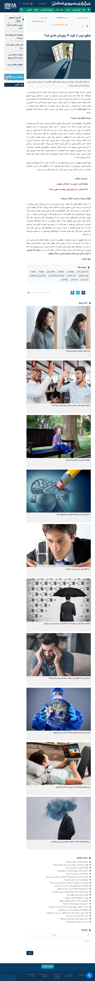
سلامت (67, 9)
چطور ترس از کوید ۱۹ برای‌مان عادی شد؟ (67, 35)
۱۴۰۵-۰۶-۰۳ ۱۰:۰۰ (16, 31)
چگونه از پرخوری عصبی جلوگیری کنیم (77, 895)
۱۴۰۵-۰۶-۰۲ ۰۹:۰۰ (16, 61)
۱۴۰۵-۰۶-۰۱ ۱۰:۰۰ (16, 68)
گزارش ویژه (76, 9)
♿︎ (89, 975)
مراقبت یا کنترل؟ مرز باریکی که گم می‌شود (15, 56)
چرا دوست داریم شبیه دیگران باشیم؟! (77, 922)
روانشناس (61, 271)
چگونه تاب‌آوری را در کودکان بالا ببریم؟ (78, 460)
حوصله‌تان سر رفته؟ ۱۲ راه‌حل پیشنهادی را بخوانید (73, 901)
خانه (83, 9)
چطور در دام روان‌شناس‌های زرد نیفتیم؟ (76, 898)
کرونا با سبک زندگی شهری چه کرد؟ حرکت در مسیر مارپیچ (72, 732)
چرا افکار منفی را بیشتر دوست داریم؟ (78, 569)
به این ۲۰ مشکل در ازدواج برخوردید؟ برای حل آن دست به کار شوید (68, 907)
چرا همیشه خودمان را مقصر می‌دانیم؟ (78, 351)
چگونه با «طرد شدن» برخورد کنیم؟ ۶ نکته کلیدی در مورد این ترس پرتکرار (67, 623)
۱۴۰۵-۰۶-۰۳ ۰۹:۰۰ (16, 41)
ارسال (30, 953)
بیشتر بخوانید (81, 858)
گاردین (84, 259)
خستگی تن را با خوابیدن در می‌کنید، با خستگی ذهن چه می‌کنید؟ (69, 678)
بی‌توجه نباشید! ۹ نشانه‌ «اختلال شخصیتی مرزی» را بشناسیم (70, 842)
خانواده (36, 9)
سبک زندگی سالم (82, 271)
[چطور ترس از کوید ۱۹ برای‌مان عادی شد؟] (58, 59)
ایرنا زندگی (71, 3)
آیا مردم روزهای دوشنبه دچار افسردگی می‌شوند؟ (73, 919)
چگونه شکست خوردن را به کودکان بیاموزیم (72, 184)
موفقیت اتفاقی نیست (15, 64)
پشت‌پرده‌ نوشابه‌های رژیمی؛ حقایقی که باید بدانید (15, 25)
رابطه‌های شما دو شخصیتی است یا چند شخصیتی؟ (73, 910)
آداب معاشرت (71, 275)
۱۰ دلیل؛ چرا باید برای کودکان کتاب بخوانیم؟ (75, 904)
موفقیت (41, 271)
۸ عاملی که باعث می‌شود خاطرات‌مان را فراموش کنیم (73, 514)
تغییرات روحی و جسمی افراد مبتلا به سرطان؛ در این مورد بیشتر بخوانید (67, 913)
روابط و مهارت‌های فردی (56, 275)
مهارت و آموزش (83, 275)
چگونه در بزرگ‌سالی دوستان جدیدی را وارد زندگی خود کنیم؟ (71, 405)
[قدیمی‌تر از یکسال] (58, 327)
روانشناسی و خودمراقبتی (38, 275)
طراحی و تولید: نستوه (84, 976)
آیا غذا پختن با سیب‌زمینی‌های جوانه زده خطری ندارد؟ (68, 189)
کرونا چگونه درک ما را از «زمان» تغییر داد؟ (76, 880)
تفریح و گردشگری (47, 9)
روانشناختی (70, 271)
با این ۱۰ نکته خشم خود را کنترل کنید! (77, 916)
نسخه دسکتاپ (47, 966)
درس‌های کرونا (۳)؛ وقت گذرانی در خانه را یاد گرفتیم (73, 787)
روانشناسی (64, 279)
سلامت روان (51, 271)
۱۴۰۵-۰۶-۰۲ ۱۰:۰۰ (16, 51)
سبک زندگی (59, 9)
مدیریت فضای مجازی (39, 21)
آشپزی (29, 9)
